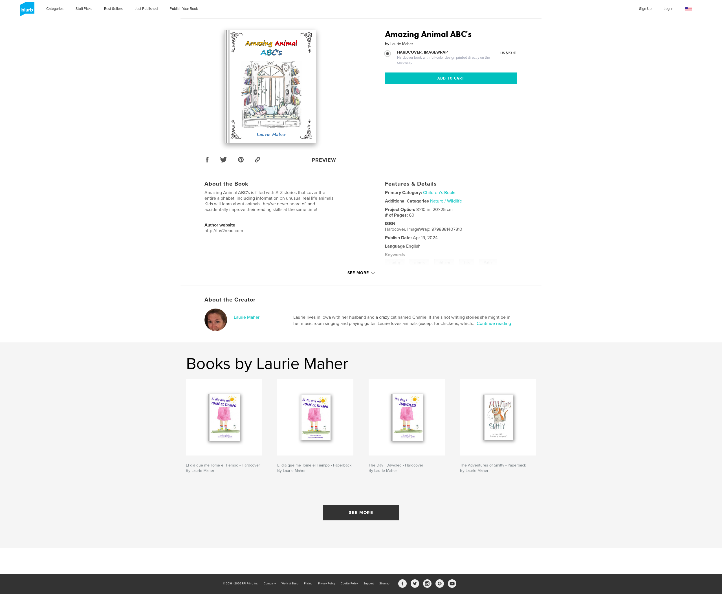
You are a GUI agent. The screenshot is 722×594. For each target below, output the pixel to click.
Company (270, 583)
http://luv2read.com (223, 231)
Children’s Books (439, 192)
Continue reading (494, 323)
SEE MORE (361, 512)
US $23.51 (508, 52)
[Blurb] (26, 11)
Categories (54, 8)
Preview (324, 160)
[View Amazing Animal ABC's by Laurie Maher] (270, 86)
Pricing (308, 583)
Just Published (146, 8)
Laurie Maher (246, 317)
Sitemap (384, 583)
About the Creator (230, 299)
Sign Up (645, 8)
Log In (668, 8)
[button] (688, 9)
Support (369, 583)
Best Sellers (113, 8)
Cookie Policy (349, 583)
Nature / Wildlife (446, 201)
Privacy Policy (326, 583)
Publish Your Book (184, 8)
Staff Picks (84, 8)
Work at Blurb (289, 583)
